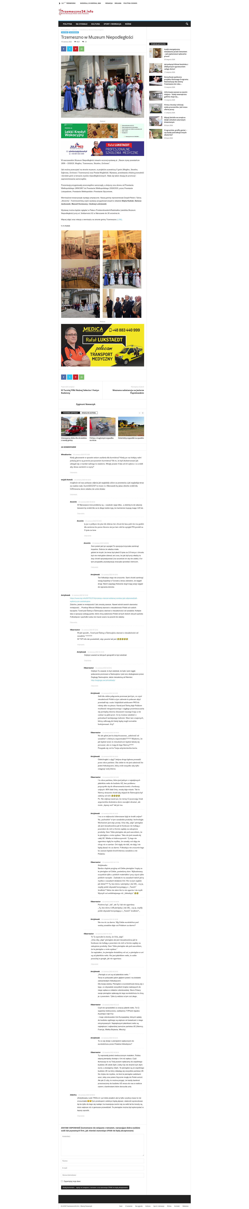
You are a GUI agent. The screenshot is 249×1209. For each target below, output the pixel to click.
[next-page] (142, 413)
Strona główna (65, 30)
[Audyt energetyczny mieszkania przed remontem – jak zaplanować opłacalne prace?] (155, 53)
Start (120, 1206)
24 (86, 42)
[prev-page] (139, 413)
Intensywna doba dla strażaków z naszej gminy (74, 439)
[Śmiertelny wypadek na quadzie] (131, 426)
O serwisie (128, 1206)
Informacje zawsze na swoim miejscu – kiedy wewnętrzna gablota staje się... (175, 94)
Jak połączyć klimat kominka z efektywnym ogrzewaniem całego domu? (176, 66)
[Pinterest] (75, 48)
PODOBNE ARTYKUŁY (70, 413)
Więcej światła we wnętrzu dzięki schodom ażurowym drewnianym (174, 119)
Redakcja (109, 3)
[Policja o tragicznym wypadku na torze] (103, 426)
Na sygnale (81, 24)
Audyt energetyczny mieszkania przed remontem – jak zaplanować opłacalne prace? (175, 52)
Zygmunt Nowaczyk (85, 404)
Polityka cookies (130, 3)
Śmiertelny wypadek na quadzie (131, 438)
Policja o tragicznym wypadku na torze (102, 439)
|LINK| (119, 219)
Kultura (95, 24)
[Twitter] (69, 48)
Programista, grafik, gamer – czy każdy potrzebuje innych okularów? (175, 132)
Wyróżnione (74, 32)
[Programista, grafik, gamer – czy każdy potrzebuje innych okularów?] (155, 134)
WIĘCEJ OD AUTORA (89, 413)
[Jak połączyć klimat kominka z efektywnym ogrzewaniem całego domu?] (155, 68)
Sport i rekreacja (112, 24)
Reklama (118, 3)
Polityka (67, 24)
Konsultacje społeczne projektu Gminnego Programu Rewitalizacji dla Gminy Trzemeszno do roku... (176, 80)
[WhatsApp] (81, 48)
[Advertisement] (168, 185)
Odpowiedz (73, 472)
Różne (128, 24)
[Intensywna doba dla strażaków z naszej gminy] (74, 426)
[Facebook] (63, 48)
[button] (187, 24)
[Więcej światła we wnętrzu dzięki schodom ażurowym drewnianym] (155, 121)
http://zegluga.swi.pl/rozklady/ (103, 680)
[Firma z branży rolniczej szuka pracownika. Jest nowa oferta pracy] (155, 108)
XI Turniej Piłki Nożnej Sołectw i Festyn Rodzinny (80, 391)
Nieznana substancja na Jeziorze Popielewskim (128, 391)
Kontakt (177, 1206)
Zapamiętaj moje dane (72, 1181)
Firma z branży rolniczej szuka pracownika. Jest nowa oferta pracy (175, 107)
